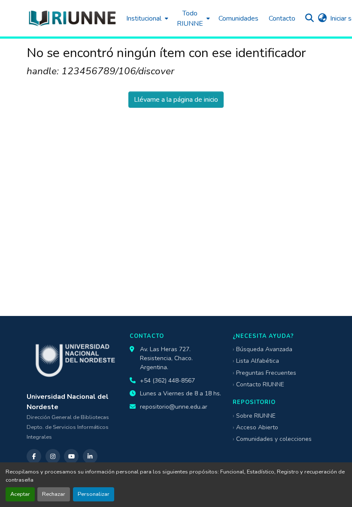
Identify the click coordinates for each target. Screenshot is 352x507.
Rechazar (53, 494)
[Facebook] (34, 456)
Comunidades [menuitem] (238, 18)
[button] (72, 18)
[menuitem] (146, 18)
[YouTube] (71, 456)
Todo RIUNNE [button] (190, 18)
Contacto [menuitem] (282, 18)
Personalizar (93, 494)
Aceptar (20, 494)
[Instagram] (53, 456)
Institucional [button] (143, 18)
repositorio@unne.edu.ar (173, 407)
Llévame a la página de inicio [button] (176, 99)
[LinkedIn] (90, 456)
